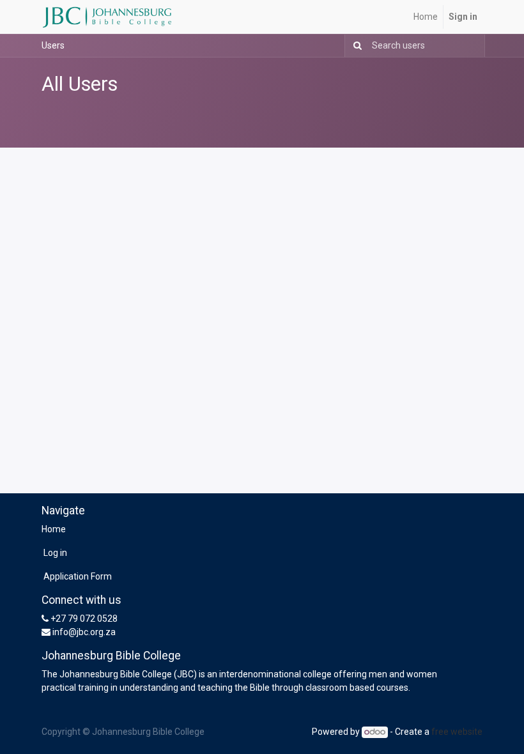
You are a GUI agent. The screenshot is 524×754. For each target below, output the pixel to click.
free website (456, 732)
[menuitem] (425, 17)
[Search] (355, 46)
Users (53, 45)
